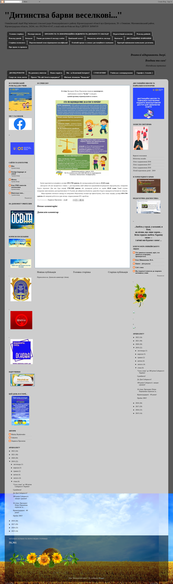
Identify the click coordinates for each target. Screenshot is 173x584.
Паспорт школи (34, 34)
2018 (13, 521)
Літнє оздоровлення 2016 (142, 161)
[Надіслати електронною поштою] (74, 200)
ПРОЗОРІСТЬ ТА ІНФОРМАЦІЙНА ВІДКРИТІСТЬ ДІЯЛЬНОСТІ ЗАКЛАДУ (77, 34)
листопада (17, 464)
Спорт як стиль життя (18, 77)
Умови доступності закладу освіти (50, 38)
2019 (13, 461)
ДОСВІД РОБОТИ (16, 72)
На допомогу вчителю (37, 72)
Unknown (14, 438)
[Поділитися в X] (78, 200)
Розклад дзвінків (143, 34)
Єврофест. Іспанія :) (145, 72)
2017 (13, 524)
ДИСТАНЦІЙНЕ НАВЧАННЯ (139, 38)
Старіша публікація (118, 272)
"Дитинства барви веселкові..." (63, 14)
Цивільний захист (75, 38)
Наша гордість (56, 72)
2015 (13, 531)
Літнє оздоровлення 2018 (142, 167)
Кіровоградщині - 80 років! (20, 511)
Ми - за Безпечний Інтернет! (78, 72)
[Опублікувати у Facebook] (80, 200)
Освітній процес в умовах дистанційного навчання (92, 42)
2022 (13, 451)
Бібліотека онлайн (139, 158)
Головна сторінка (16, 34)
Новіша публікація (46, 272)
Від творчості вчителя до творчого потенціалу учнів (148, 272)
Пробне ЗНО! (18, 516)
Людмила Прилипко (18, 441)
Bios (12, 166)
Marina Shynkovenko (18, 434)
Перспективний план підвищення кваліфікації (48, 42)
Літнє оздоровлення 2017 (142, 164)
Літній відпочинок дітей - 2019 (144, 170)
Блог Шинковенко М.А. (144, 260)
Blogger (101, 578)
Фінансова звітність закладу (98, 38)
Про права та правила (18, 47)
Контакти (118, 38)
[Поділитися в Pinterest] (83, 200)
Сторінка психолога (17, 42)
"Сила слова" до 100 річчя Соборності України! (22, 485)
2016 (13, 527)
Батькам (28, 38)
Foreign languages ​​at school (18, 173)
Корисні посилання (140, 155)
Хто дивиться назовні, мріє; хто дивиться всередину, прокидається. (147, 254)
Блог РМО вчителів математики (18, 186)
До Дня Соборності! (20, 493)
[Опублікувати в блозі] (76, 200)
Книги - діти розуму (143, 263)
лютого (16, 478)
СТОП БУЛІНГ (100, 72)
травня (16, 471)
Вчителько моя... (17, 193)
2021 (13, 454)
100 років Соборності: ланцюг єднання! (21, 497)
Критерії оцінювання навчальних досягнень (135, 42)
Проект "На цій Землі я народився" (45, 77)
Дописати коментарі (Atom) (59, 277)
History (14, 179)
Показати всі (28, 198)
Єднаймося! (17, 490)
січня (15, 481)
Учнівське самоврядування (121, 72)
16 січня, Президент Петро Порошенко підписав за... (20, 505)
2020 (13, 458)
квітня (15, 474)
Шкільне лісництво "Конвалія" (77, 77)
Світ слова (139, 267)
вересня (16, 468)
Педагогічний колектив (123, 34)
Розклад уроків (15, 38)
